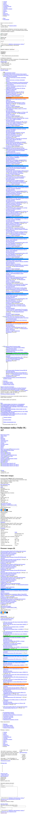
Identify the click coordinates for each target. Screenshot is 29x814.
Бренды (5, 4)
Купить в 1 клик (9, 95)
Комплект (3, 452)
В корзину (14, 94)
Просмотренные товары (6, 619)
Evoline (25, 390)
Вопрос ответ (6, 14)
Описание (3, 453)
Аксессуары (3, 456)
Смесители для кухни (8, 717)
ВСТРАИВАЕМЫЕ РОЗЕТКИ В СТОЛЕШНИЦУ (12, 405)
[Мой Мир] (5, 510)
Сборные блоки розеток (8, 713)
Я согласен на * (13, 797)
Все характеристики (5, 484)
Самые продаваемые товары (7, 618)
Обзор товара (4, 450)
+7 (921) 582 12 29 (5, 774)
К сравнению (17, 95)
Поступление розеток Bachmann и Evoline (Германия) (13, 389)
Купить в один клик (15, 799)
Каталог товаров (4, 70)
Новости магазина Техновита (7, 386)
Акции (4, 2)
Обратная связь (4, 773)
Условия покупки (7, 6)
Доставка (5, 7)
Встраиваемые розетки (8, 712)
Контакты (5, 13)
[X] (7, 510)
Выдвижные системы (8, 716)
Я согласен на (13, 44)
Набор (2, 451)
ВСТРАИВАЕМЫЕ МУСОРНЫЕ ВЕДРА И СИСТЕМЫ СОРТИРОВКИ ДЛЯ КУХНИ (14, 414)
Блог (4, 12)
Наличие (3, 459)
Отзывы (2, 457)
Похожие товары (4, 458)
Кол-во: (3, 506)
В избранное (9, 96)
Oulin (2, 486)
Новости (5, 11)
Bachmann (17, 390)
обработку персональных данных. (16, 44)
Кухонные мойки (7, 718)
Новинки (5, 380)
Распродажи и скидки (8, 383)
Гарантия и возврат (7, 8)
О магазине (5, 5)
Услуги (4, 10)
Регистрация (6, 19)
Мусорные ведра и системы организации (12, 714)
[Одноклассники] (3, 510)
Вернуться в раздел (5, 449)
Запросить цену (12, 811)
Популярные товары (8, 382)
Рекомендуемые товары (8, 384)
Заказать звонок (13, 25)
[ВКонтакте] (1, 510)
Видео (2, 462)
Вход (4, 18)
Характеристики (4, 454)
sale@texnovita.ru (23, 752)
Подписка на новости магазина (8, 393)
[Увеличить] (8, 463)
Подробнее (19, 94)
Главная (5, 1)
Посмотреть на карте (5, 760)
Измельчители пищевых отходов (10, 719)
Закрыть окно (4, 61)
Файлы (2, 460)
